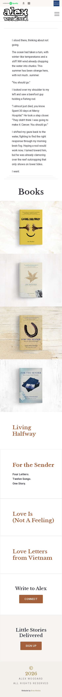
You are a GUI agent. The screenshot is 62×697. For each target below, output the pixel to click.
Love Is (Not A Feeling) (33, 517)
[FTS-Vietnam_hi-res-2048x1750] (31, 385)
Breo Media (36, 691)
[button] (57, 14)
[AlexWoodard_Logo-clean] (16, 14)
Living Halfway (24, 430)
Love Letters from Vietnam (32, 554)
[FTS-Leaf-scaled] (31, 280)
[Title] (23, 3)
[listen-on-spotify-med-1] (11, 3)
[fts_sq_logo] (56, 3)
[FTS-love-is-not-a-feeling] (31, 332)
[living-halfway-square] (31, 227)
